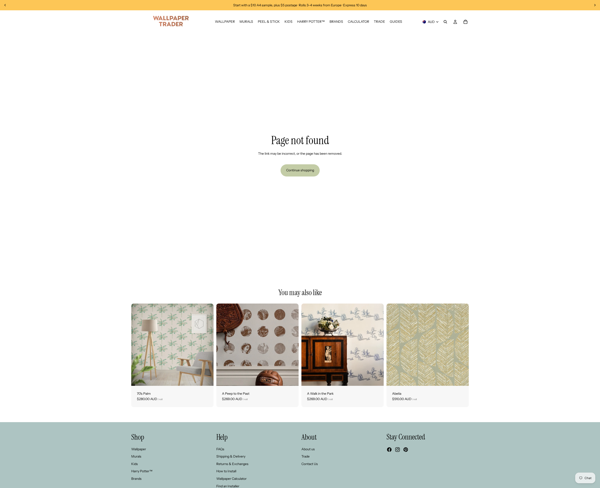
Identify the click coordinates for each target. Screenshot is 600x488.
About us (308, 449)
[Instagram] (397, 449)
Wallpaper (138, 449)
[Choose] (206, 378)
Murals (136, 456)
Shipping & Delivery (230, 456)
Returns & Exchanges (232, 464)
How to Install (226, 471)
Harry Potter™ (142, 471)
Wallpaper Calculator (231, 479)
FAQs (220, 449)
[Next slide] (595, 5)
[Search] (445, 22)
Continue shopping (300, 170)
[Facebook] (389, 449)
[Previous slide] (5, 5)
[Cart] (465, 22)
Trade (305, 456)
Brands (136, 479)
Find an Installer (227, 486)
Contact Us (309, 464)
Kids (134, 464)
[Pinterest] (406, 449)
